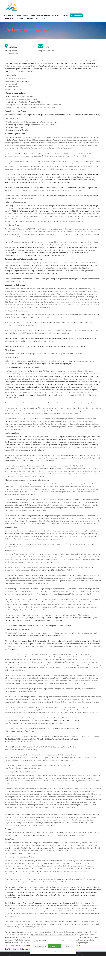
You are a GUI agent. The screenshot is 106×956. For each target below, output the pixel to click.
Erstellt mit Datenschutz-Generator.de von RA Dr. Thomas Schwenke (28, 949)
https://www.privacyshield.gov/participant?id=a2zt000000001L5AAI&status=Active (42, 570)
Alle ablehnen (67, 946)
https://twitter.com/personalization (23, 739)
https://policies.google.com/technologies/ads (45, 618)
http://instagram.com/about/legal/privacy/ (20, 731)
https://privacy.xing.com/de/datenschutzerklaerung (23, 768)
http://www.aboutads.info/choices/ (68, 421)
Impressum (57, 951)
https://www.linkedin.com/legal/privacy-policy (21, 757)
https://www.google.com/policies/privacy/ (36, 835)
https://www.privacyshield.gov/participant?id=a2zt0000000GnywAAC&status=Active (70, 712)
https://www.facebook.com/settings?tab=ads (59, 710)
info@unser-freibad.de (46, 50)
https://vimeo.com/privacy (50, 817)
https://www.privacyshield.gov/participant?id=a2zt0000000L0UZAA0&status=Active (44, 760)
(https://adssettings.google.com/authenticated (46, 620)
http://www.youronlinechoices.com (17, 712)
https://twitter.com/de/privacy (89, 736)
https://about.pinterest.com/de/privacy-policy (21, 749)
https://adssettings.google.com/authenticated (53, 720)
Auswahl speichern (40, 946)
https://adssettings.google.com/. (42, 825)
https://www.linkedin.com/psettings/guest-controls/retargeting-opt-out (70, 757)
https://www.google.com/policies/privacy (67, 820)
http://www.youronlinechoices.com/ (18, 424)
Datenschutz (49, 951)
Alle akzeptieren (55, 946)
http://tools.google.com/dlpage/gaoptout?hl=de (30, 610)
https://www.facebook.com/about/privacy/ (20, 710)
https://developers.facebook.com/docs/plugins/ (22, 874)
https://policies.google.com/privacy (17, 720)
